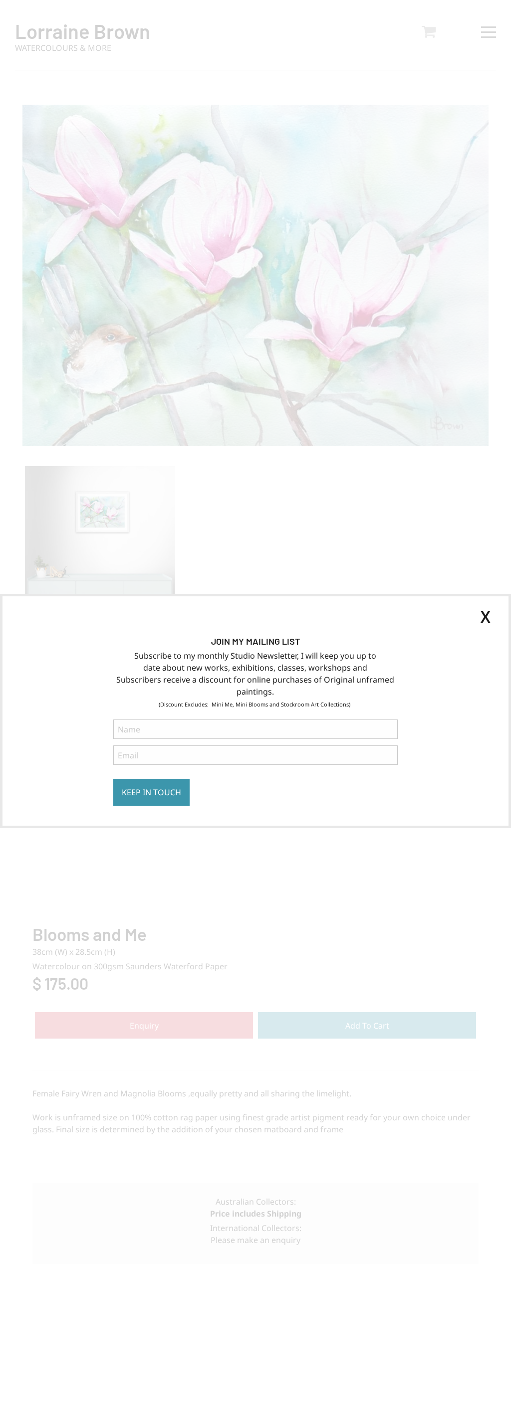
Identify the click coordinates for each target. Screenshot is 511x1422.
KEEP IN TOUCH (151, 792)
